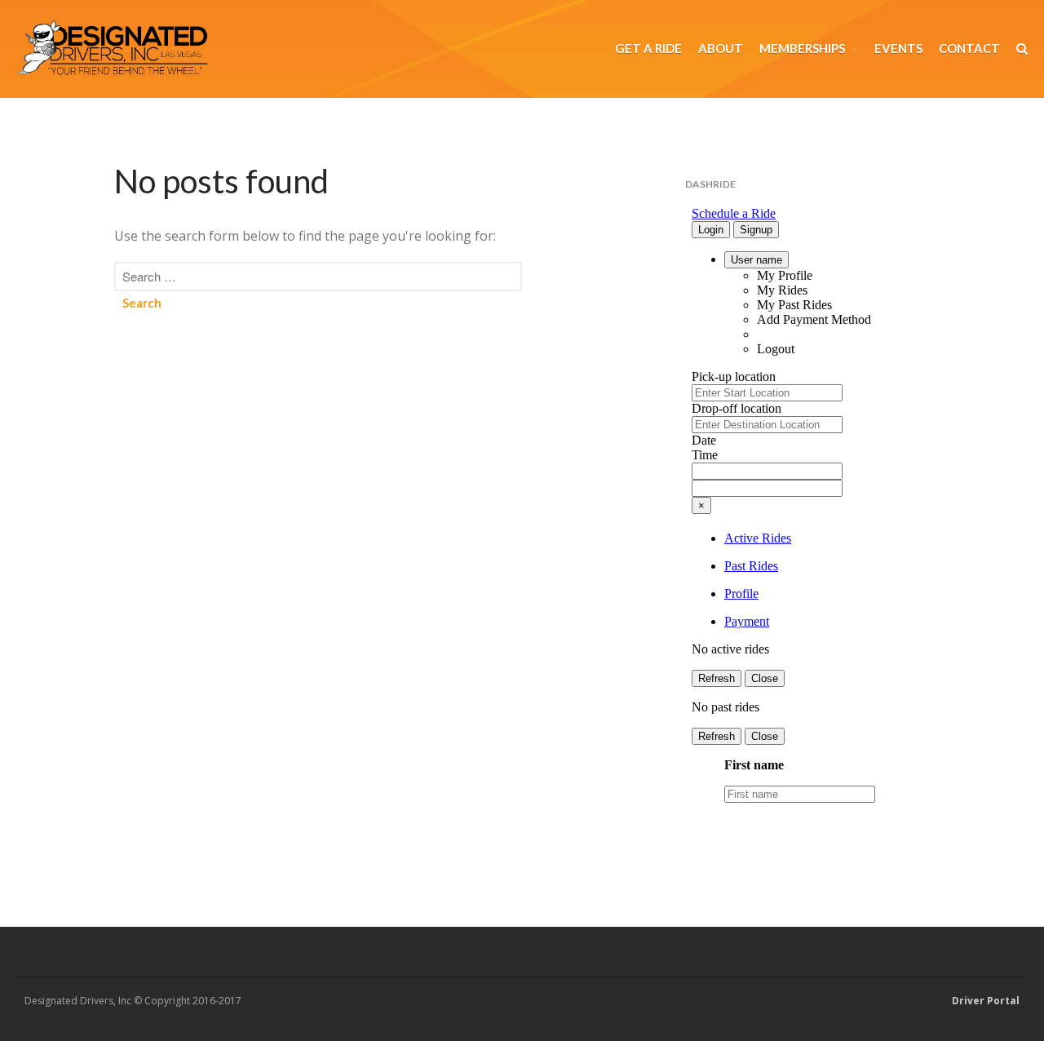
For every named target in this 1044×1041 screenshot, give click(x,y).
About (720, 48)
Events (898, 48)
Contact (969, 48)
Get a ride (648, 48)
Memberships (802, 48)
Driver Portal (986, 1001)
